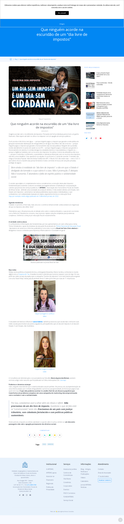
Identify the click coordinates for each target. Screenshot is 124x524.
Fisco (44, 444)
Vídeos (83, 478)
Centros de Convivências (68, 474)
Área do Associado (104, 473)
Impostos (50, 444)
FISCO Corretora (69, 493)
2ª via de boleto (103, 476)
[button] (29, 435)
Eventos (66, 489)
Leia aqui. (63, 380)
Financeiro (50, 480)
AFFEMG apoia (51, 473)
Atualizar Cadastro (105, 480)
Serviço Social (68, 500)
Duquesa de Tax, (24, 274)
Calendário (84, 481)
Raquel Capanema (45, 119)
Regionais (49, 483)
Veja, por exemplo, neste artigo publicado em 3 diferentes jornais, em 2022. (34, 196)
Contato (101, 469)
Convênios (67, 482)
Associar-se (50, 476)
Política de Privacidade (50, 488)
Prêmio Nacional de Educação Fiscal (68, 226)
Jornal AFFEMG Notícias (86, 486)
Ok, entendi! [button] (62, 13)
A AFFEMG (49, 469)
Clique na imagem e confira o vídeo (44, 315)
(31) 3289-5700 (31, 485)
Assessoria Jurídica (70, 469)
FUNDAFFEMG (68, 497)
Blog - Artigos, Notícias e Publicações (86, 471)
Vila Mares (67, 479)
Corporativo (67, 486)
